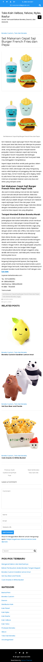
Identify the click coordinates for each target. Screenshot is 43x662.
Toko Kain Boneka (20, 33)
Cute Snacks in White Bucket (14, 458)
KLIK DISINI (5, 272)
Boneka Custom (7, 33)
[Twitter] (19, 652)
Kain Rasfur (6, 616)
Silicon (4, 632)
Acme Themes (26, 660)
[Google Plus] (27, 652)
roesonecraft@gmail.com (21, 5)
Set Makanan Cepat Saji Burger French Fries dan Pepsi (21, 294)
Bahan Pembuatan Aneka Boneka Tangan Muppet (21, 568)
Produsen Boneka (8, 628)
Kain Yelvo (5, 624)
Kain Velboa (6, 620)
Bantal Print (6, 592)
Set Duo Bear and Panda (12, 406)
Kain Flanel (6, 608)
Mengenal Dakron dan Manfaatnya (15, 564)
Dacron (4, 600)
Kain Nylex (5, 612)
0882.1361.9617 (28, 2)
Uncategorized (7, 640)
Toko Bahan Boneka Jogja (11, 297)
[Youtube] (23, 652)
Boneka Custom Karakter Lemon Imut (18, 355)
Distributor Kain (7, 604)
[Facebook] (16, 652)
